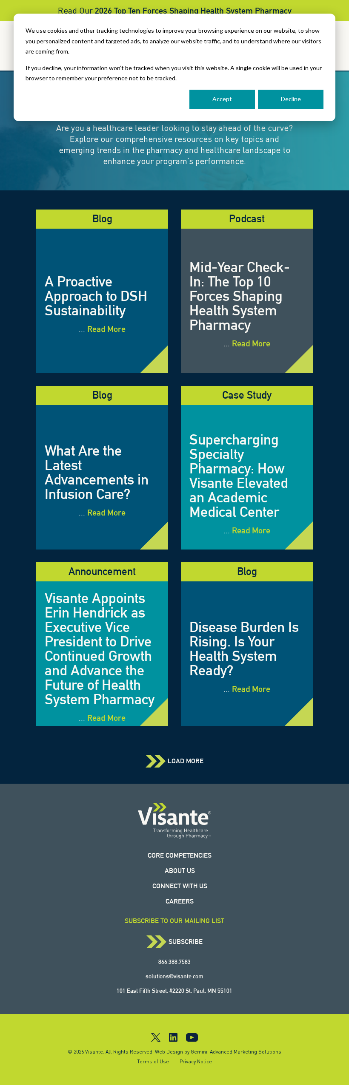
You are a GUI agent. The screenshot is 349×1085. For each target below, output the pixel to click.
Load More (185, 761)
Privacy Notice (196, 1061)
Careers (180, 901)
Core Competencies (180, 855)
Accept (222, 98)
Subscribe (186, 941)
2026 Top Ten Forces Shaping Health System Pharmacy (193, 11)
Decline (291, 98)
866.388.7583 (174, 961)
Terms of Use (153, 1061)
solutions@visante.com (174, 976)
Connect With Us (179, 886)
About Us (180, 871)
